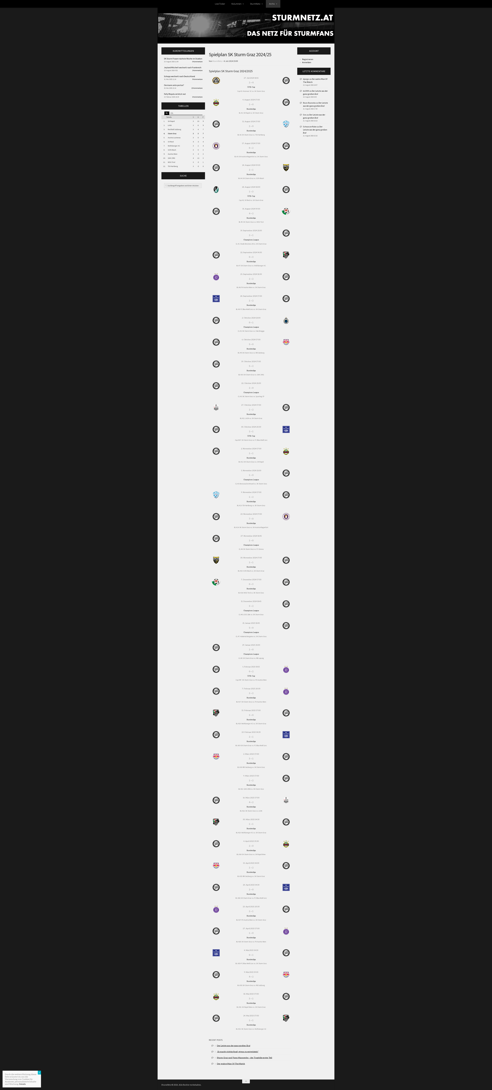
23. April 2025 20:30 (251, 906)
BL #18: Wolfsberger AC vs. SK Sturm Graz (251, 723)
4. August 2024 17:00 (251, 100)
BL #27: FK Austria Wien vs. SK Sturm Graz (251, 920)
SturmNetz (255, 3)
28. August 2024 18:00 (251, 187)
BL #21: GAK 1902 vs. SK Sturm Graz (251, 789)
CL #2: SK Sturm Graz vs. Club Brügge (251, 331)
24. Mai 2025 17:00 (251, 1015)
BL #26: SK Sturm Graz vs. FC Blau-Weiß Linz (251, 898)
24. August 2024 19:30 (251, 165)
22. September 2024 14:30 (251, 252)
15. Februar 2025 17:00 (251, 710)
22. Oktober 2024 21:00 (251, 383)
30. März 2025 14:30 (251, 819)
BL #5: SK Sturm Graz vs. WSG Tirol (251, 222)
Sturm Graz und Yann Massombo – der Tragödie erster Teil (244, 1057)
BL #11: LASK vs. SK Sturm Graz (251, 418)
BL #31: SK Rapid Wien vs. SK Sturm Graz (251, 1007)
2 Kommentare (197, 70)
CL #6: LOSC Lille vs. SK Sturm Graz (251, 614)
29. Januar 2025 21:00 (251, 645)
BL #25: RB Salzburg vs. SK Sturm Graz (251, 876)
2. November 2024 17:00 (251, 448)
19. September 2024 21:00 (251, 230)
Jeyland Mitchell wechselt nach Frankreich (182, 67)
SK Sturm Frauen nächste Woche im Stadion (183, 58)
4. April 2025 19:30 (251, 841)
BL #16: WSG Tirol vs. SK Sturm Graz (251, 593)
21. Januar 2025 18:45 (251, 623)
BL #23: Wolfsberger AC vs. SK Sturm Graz (251, 832)
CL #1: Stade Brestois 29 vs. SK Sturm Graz (251, 244)
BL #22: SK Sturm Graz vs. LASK (251, 811)
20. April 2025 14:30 (251, 885)
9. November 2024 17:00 (251, 492)
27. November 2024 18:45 (251, 536)
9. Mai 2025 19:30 (251, 972)
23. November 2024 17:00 (251, 514)
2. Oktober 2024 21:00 (251, 318)
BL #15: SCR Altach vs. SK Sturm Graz (251, 571)
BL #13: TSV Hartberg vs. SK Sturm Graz (251, 505)
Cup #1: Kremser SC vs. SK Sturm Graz (251, 91)
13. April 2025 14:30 (251, 863)
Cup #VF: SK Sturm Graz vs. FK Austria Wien (251, 680)
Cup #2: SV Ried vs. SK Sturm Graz (251, 200)
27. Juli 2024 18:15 (251, 78)
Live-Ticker (220, 3)
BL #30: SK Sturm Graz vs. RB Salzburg (251, 985)
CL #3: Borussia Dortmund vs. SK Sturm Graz (251, 484)
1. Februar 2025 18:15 (251, 667)
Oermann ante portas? (174, 85)
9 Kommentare (197, 79)
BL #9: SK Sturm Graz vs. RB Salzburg (251, 353)
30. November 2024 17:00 (251, 558)
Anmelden (306, 62)
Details (22, 1084)
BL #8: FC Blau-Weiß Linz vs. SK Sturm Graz (251, 309)
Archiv (272, 3)
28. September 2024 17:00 (251, 296)
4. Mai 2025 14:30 (251, 950)
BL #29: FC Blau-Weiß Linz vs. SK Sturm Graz (251, 963)
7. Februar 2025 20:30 (251, 688)
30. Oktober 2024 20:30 (251, 427)
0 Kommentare (197, 62)
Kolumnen (236, 3)
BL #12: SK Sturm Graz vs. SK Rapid (251, 462)
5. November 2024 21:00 (251, 470)
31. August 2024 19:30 (251, 209)
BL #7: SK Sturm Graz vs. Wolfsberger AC (251, 265)
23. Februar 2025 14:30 (251, 732)
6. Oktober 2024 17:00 (251, 339)
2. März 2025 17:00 (251, 754)
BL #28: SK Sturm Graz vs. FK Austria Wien (251, 942)
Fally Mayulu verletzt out (175, 94)
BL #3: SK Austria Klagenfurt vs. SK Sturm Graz (251, 156)
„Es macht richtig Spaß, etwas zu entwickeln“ (237, 1051)
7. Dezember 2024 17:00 (251, 579)
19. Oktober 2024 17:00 (251, 361)
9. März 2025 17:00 (251, 776)
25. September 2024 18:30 (251, 274)
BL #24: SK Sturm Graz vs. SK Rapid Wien (251, 854)
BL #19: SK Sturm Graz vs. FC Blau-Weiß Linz (251, 745)
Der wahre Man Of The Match (231, 1063)
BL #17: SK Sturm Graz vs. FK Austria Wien (251, 702)
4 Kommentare (197, 97)
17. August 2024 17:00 (251, 143)
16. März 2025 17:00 (251, 798)
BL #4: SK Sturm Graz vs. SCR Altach (251, 178)
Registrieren (307, 59)
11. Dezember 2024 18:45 (251, 601)
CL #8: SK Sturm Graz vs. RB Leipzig (251, 658)
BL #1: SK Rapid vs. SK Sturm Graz (251, 113)
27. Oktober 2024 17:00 (251, 405)
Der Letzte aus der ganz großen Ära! (233, 1045)
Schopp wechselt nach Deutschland (179, 76)
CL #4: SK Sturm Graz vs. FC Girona (251, 549)
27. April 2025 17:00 (251, 928)
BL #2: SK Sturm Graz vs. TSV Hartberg (251, 135)
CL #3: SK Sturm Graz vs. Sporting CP (251, 396)
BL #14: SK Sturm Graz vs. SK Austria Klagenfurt (251, 527)
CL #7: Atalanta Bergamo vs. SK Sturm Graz (251, 636)
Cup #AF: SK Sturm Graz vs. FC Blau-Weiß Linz (251, 440)
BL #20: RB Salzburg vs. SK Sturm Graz (251, 767)
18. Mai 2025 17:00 (251, 994)
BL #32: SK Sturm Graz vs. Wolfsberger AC (251, 1029)
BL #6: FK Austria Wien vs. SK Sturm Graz (251, 287)
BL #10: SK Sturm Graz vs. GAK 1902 (251, 374)
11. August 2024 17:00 (251, 121)
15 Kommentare (196, 88)
